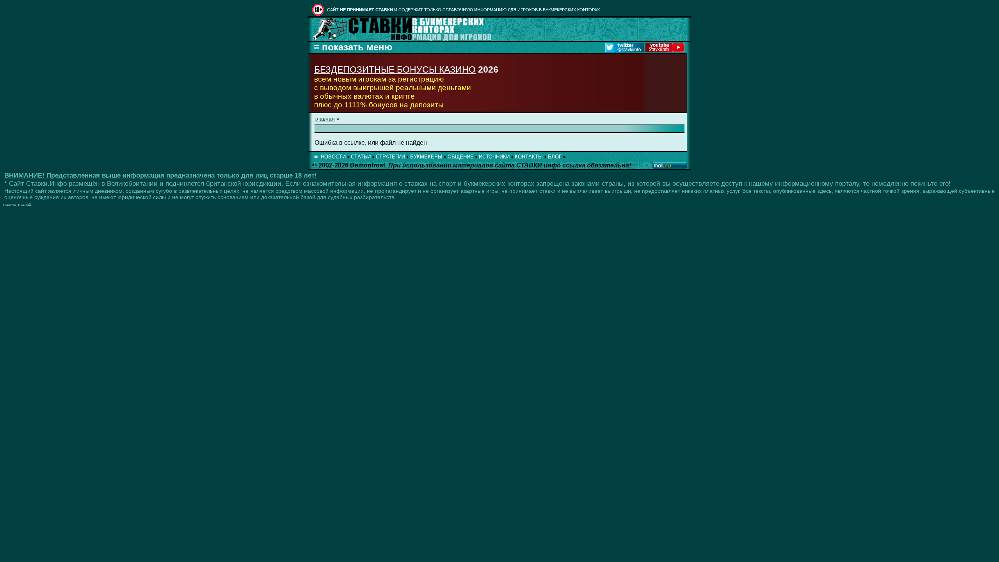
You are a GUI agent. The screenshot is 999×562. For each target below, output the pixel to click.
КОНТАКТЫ (529, 157)
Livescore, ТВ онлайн (17, 205)
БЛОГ (555, 157)
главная (325, 119)
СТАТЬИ (361, 157)
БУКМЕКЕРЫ (426, 157)
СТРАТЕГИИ (390, 157)
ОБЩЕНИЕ (461, 157)
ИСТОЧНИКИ (494, 157)
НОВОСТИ (333, 157)
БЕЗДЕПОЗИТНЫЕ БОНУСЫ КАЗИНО (395, 69)
